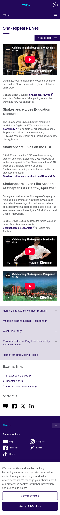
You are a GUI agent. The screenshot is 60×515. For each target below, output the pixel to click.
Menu (6, 14)
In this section (44, 38)
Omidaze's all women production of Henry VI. (27, 176)
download (8, 129)
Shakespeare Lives (39, 95)
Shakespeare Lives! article (17, 228)
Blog (11, 441)
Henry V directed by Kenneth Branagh (31, 312)
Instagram (40, 441)
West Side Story (19, 332)
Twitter (39, 448)
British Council (10, 5)
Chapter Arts (13, 381)
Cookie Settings (30, 496)
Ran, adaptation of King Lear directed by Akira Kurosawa (26, 345)
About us (7, 425)
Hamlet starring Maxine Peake (27, 356)
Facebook (13, 448)
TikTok (12, 454)
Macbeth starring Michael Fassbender (31, 322)
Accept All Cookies (30, 506)
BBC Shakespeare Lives (20, 386)
